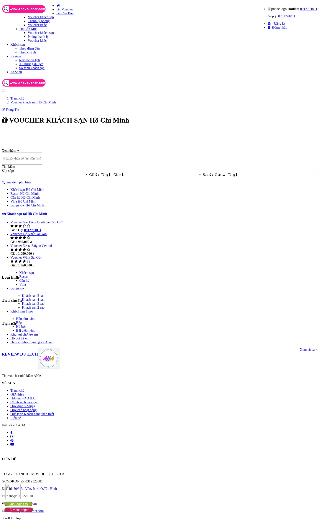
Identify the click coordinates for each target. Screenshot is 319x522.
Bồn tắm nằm (25, 319)
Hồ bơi (21, 326)
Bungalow (17, 288)
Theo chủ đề (27, 52)
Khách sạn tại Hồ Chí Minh (26, 214)
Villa (22, 284)
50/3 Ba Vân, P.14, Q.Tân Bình (35, 488)
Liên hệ (15, 418)
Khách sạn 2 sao (33, 307)
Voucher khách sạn (41, 17)
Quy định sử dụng (22, 406)
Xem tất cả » (308, 349)
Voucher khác (37, 25)
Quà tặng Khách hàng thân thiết (32, 414)
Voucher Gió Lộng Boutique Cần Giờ (36, 222)
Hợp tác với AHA (22, 398)
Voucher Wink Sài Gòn (26, 257)
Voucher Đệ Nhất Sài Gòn (28, 234)
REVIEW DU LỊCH (20, 354)
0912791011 (308, 9)
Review (15, 56)
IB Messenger (19, 510)
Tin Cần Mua (28, 29)
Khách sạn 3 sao (33, 303)
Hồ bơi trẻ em (19, 338)
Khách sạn (17, 44)
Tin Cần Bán (65, 13)
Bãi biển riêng (25, 330)
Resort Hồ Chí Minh (24, 193)
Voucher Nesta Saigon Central (31, 246)
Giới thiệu (17, 394)
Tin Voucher (64, 9)
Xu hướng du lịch (31, 64)
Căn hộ (24, 280)
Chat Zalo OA (18, 504)
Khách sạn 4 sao (33, 299)
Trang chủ (17, 390)
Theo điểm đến (29, 48)
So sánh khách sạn (31, 68)
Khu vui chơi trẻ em (24, 334)
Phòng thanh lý (38, 36)
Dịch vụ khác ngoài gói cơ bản (31, 342)
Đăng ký (279, 23)
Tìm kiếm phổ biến (18, 182)
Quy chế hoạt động (23, 410)
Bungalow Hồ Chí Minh (27, 205)
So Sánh (16, 72)
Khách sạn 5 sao (33, 296)
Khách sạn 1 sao (21, 311)
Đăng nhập (279, 27)
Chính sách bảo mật (24, 402)
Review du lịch (29, 60)
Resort (23, 276)
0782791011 (286, 16)
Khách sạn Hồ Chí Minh (27, 189)
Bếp (19, 322)
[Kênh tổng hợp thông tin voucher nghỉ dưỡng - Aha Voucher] (29, 13)
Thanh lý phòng (39, 21)
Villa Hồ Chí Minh (23, 201)
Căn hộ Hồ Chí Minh (25, 197)
